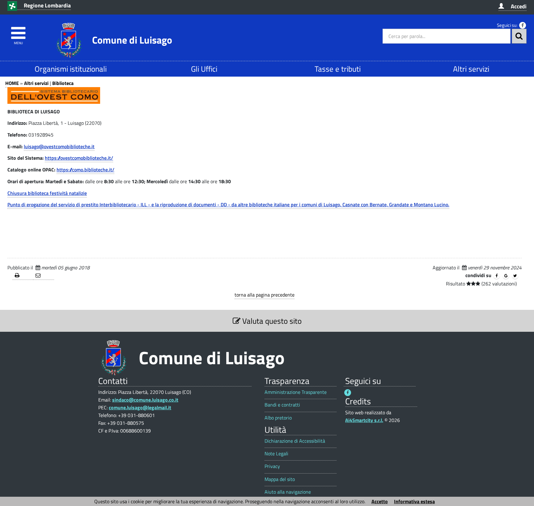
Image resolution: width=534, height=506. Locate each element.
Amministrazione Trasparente (296, 392)
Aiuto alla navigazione (288, 492)
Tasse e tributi (338, 69)
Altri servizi (471, 69)
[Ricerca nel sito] (519, 36)
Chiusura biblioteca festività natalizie (47, 193)
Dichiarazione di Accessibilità (295, 441)
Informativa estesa (414, 501)
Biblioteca (63, 83)
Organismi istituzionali (71, 69)
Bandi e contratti (282, 405)
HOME (12, 83)
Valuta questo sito (271, 321)
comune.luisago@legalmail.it (140, 407)
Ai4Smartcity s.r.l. (364, 420)
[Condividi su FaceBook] (496, 275)
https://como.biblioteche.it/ (85, 169)
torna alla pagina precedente (265, 294)
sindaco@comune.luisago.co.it (145, 399)
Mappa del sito (280, 479)
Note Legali (276, 454)
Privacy (272, 466)
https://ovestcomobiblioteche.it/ (79, 158)
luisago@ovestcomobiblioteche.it (59, 146)
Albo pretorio (278, 418)
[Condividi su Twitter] (515, 275)
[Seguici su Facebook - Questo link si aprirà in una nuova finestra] (522, 25)
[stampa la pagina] (22, 276)
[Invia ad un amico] (43, 276)
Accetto (379, 501)
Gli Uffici (204, 69)
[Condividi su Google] (505, 275)
